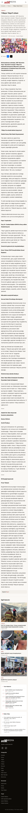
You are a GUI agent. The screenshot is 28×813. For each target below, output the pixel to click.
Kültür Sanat (4, 772)
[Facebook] (2, 748)
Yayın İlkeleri (4, 790)
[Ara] (25, 2)
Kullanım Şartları (4, 803)
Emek (2, 768)
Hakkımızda (3, 783)
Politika (2, 763)
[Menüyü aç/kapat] (2, 2)
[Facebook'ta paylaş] (8, 56)
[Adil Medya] (10, 2)
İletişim (2, 787)
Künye (2, 785)
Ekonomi (3, 766)
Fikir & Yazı (3, 777)
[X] (6, 748)
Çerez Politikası (4, 801)
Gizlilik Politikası (4, 796)
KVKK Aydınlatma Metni (6, 798)
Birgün (7, 591)
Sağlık (2, 770)
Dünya (2, 757)
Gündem (3, 755)
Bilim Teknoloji (4, 774)
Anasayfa (3, 5)
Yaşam (2, 759)
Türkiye (9, 5)
